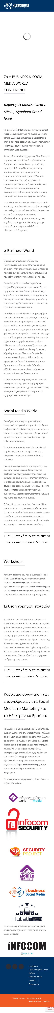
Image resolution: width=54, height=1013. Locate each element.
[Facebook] (8, 966)
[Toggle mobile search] (45, 4)
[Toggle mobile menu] (49, 4)
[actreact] (27, 943)
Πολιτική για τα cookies (35, 978)
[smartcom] (27, 809)
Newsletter (33, 966)
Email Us (46, 1001)
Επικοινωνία (34, 984)
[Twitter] (14, 966)
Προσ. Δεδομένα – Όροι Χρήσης (38, 971)
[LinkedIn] (21, 966)
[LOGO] (27, 843)
